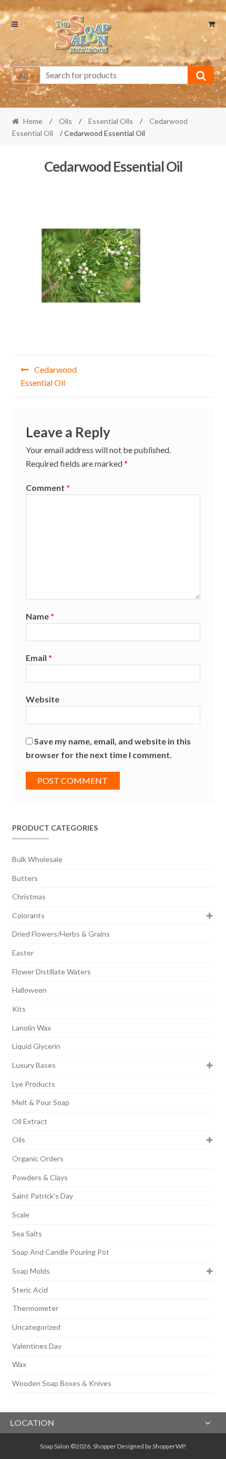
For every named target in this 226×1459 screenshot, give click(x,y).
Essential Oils (110, 121)
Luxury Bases (34, 1065)
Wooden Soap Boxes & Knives (61, 1383)
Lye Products (33, 1083)
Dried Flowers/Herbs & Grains (61, 933)
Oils (65, 121)
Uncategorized (36, 1326)
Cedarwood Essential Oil (48, 376)
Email (39, 658)
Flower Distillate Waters (51, 971)
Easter (23, 952)
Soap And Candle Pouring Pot (60, 1251)
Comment (48, 487)
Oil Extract (29, 1121)
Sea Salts (27, 1233)
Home (33, 121)
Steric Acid (30, 1289)
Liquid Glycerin (36, 1046)
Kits (19, 1008)
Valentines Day (36, 1345)
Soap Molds (31, 1270)
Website (42, 699)
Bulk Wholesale (37, 859)
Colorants (28, 915)
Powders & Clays (40, 1177)
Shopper (104, 1446)
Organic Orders (38, 1158)
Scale (20, 1214)
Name (40, 616)
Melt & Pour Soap (40, 1102)
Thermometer (35, 1308)
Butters (25, 878)
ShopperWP (168, 1446)
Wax (19, 1364)
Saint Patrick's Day (42, 1195)
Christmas (29, 896)
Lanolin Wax (31, 1027)
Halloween (29, 989)
